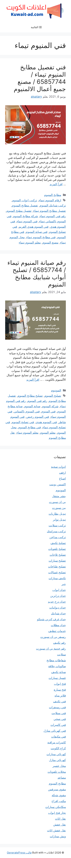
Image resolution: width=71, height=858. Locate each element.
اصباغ (62, 478)
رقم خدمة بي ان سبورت (51, 648)
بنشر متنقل (59, 496)
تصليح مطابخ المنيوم (30, 395)
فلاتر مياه (60, 695)
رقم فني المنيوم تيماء (53, 216)
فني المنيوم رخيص (37, 416)
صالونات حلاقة (57, 666)
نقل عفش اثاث (56, 830)
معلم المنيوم (47, 432)
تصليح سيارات (57, 560)
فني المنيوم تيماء (27, 221)
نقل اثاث (60, 818)
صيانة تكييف (58, 672)
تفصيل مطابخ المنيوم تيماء (49, 211)
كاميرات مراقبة (56, 742)
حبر (64, 584)
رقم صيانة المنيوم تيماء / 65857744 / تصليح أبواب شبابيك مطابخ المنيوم (36, 273)
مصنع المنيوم (50, 242)
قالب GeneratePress (19, 852)
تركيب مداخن (57, 537)
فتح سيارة (60, 689)
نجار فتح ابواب (57, 813)
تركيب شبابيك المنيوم (53, 205)
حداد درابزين (58, 596)
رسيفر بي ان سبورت (53, 637)
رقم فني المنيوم (37, 401)
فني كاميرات (58, 725)
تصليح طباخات (57, 566)
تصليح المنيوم (52, 395)
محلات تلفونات (57, 771)
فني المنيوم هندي (46, 422)
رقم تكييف (59, 642)
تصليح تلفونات (57, 549)
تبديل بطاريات (57, 513)
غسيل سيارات (57, 678)
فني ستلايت (59, 713)
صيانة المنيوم (32, 406)
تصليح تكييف (58, 543)
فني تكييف (59, 701)
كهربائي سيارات (56, 754)
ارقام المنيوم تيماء (50, 200)
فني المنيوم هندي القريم (33, 226)
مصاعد (62, 777)
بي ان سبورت (57, 502)
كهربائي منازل (57, 760)
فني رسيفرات (57, 707)
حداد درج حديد (57, 601)
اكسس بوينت (57, 484)
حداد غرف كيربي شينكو (51, 619)
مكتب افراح (59, 801)
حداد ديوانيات (57, 607)
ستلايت (61, 654)
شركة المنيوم (50, 406)
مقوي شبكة (59, 795)
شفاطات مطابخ (56, 660)
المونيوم (56, 390)
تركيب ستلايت (57, 525)
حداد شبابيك (58, 613)
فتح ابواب (60, 684)
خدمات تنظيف (57, 631)
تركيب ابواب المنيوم (24, 200)
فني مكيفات (58, 736)
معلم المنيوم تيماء (30, 242)
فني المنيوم (48, 411)
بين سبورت (59, 508)
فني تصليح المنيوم (23, 422)
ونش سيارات (58, 836)
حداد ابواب (59, 590)
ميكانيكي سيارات (55, 807)
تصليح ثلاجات (58, 554)
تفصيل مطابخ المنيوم (25, 205)
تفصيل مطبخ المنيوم (19, 211)
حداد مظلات (58, 625)
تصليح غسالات (57, 572)
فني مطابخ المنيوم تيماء (40, 237)
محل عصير (59, 766)
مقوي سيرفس (57, 789)
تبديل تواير (59, 519)
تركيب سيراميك (56, 531)
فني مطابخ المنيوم (29, 427)
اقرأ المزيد (56, 184)
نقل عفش (59, 824)
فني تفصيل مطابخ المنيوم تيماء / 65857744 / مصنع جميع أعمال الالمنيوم (40, 77)
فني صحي (60, 719)
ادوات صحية (58, 467)
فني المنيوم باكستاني (27, 411)
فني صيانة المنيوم (36, 232)
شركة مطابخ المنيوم (25, 216)
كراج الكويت (58, 748)
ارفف (62, 472)
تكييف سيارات (57, 578)
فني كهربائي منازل (54, 730)
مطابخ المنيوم (52, 195)
